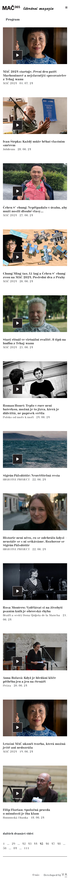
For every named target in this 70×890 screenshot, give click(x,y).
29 (13, 843)
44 (35, 843)
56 (4, 848)
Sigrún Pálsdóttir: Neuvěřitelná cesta (31, 475)
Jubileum (9, 149)
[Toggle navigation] (66, 8)
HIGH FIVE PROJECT (17, 479)
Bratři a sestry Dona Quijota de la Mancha (32, 615)
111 (26, 848)
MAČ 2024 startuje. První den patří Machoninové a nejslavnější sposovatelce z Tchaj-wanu (34, 75)
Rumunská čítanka (16, 817)
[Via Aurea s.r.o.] (64, 875)
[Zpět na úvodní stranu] (29, 7)
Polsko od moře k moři (18, 417)
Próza (7, 685)
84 (15, 848)
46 (47, 843)
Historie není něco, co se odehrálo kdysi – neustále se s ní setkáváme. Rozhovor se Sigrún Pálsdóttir (35, 541)
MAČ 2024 (10, 83)
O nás (35, 875)
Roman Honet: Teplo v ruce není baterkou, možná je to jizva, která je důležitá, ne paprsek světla (31, 409)
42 (24, 843)
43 (30, 843)
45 (41, 843)
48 (59, 843)
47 (53, 843)
